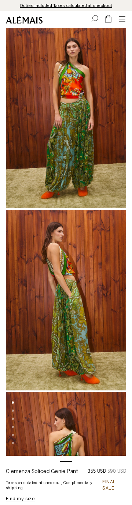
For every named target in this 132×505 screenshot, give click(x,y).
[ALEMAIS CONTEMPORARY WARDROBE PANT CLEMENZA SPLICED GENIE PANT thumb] (13, 402)
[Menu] (122, 19)
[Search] (94, 18)
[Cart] (108, 19)
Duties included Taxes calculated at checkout (66, 5)
